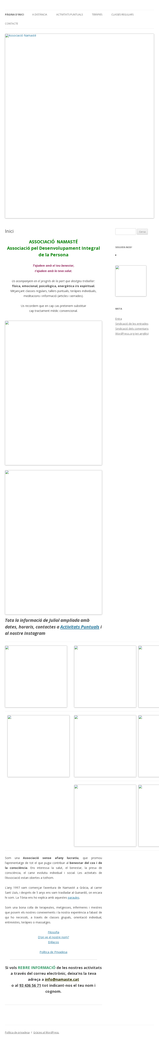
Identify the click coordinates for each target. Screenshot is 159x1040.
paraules (73, 897)
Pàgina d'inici (14, 14)
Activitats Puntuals (69, 14)
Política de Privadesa (53, 952)
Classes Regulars (122, 14)
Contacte (11, 23)
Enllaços (53, 942)
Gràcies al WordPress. (46, 1032)
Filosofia (53, 932)
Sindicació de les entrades (131, 323)
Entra (118, 319)
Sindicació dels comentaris (132, 328)
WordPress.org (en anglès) (132, 333)
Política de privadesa (17, 1032)
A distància (39, 14)
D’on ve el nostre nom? (53, 937)
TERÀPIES (97, 14)
